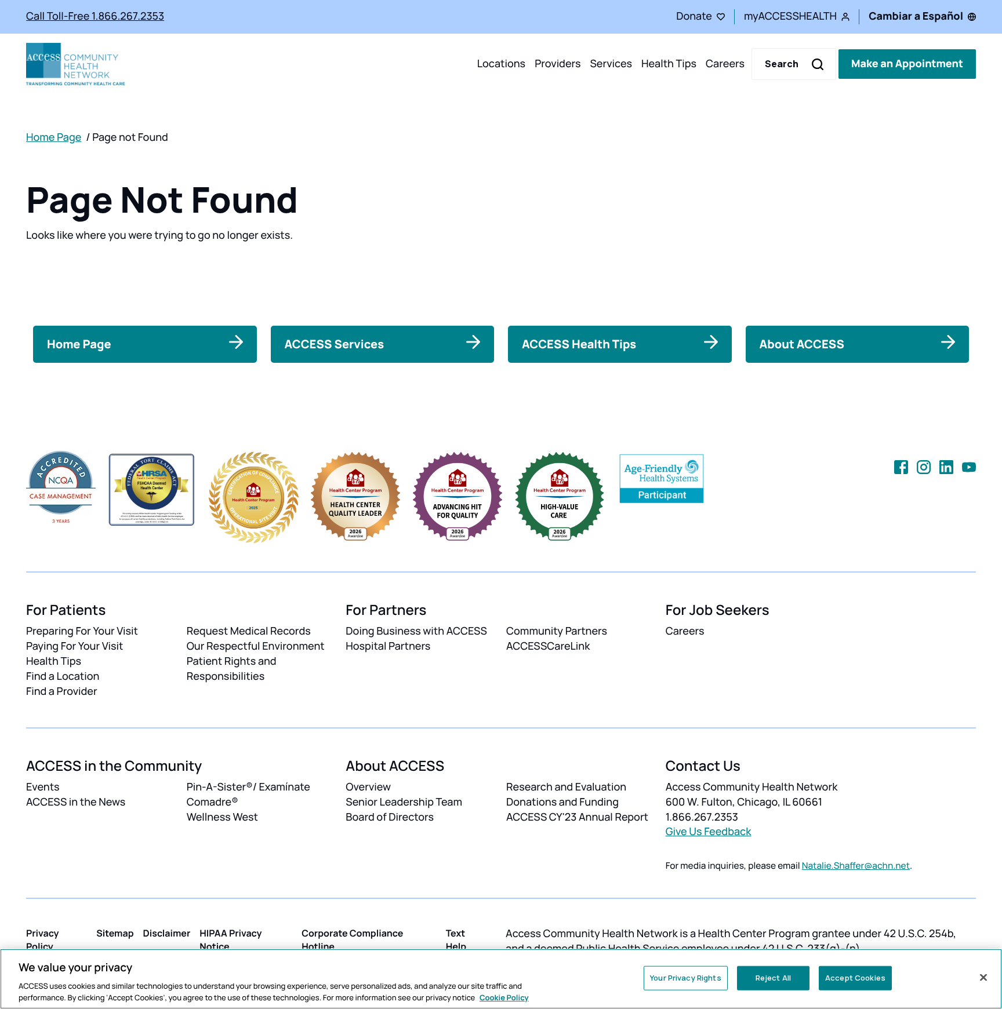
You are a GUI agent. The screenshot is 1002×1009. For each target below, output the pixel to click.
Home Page (53, 137)
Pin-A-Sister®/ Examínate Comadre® (248, 794)
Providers (557, 64)
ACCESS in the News (75, 802)
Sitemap (114, 933)
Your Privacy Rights (685, 977)
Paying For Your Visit (74, 646)
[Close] (983, 977)
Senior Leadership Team (404, 802)
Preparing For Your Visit (82, 631)
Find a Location (62, 676)
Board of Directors (390, 817)
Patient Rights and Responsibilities (232, 668)
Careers (725, 64)
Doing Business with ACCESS (416, 631)
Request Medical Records (249, 631)
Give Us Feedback (709, 832)
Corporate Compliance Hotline (352, 940)
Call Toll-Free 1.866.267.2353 (95, 16)
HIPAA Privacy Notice (230, 940)
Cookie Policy (504, 997)
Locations (501, 64)
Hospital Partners (388, 646)
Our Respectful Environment (256, 646)
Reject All (773, 977)
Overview (368, 787)
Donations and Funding (562, 802)
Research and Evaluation (566, 787)
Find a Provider (61, 691)
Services (611, 64)
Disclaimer (167, 933)
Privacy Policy (42, 940)
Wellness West (222, 817)
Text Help (456, 940)
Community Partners (556, 631)
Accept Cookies (855, 977)
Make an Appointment (907, 64)
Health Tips (668, 64)
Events (43, 787)
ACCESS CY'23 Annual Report (577, 817)
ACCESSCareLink (548, 646)
